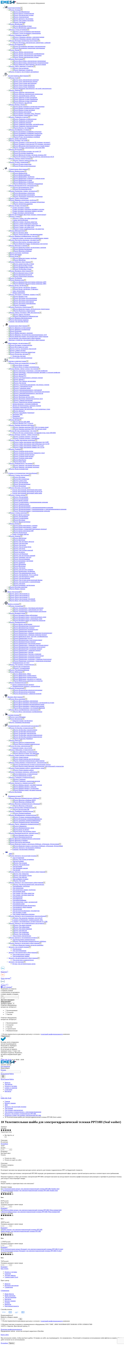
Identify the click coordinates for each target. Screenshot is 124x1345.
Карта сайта (5, 1334)
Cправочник (9, 1287)
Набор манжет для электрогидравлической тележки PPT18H (21, 1231)
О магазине (8, 1089)
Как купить (4, 1268)
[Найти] (1, 1072)
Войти (11, 1074)
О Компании (5, 1290)
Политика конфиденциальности (11, 1329)
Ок (20, 1319)
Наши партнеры (10, 1295)
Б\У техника (7, 987)
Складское (10, 1012)
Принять (11, 1343)
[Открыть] (21, 8)
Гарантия (8, 1273)
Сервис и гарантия (11, 1088)
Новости (7, 1082)
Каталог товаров (10, 1301)
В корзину (4, 1208)
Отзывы (7, 1302)
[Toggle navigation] (3, 1076)
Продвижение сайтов (8, 1331)
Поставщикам (5, 1066)
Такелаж (9, 1014)
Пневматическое (12, 1031)
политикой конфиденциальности (52, 1034)
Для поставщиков (10, 1297)
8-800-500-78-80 (6, 1059)
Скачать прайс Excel (11, 1277)
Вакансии (8, 1304)
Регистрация (5, 1074)
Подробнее (4, 1144)
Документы (8, 1084)
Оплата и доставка (11, 1086)
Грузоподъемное (12, 1010)
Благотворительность (12, 1306)
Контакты (8, 1091)
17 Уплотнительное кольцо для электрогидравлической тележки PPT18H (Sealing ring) (29, 1190)
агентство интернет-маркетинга (26, 1331)
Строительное (11, 1029)
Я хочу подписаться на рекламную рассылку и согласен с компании (36, 1034)
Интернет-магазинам (12, 1285)
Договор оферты (10, 1275)
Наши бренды (9, 1294)
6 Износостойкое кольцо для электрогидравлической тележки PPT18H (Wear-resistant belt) (30, 1212)
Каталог (3, 1070)
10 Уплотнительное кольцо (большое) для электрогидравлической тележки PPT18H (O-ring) (31, 1251)
